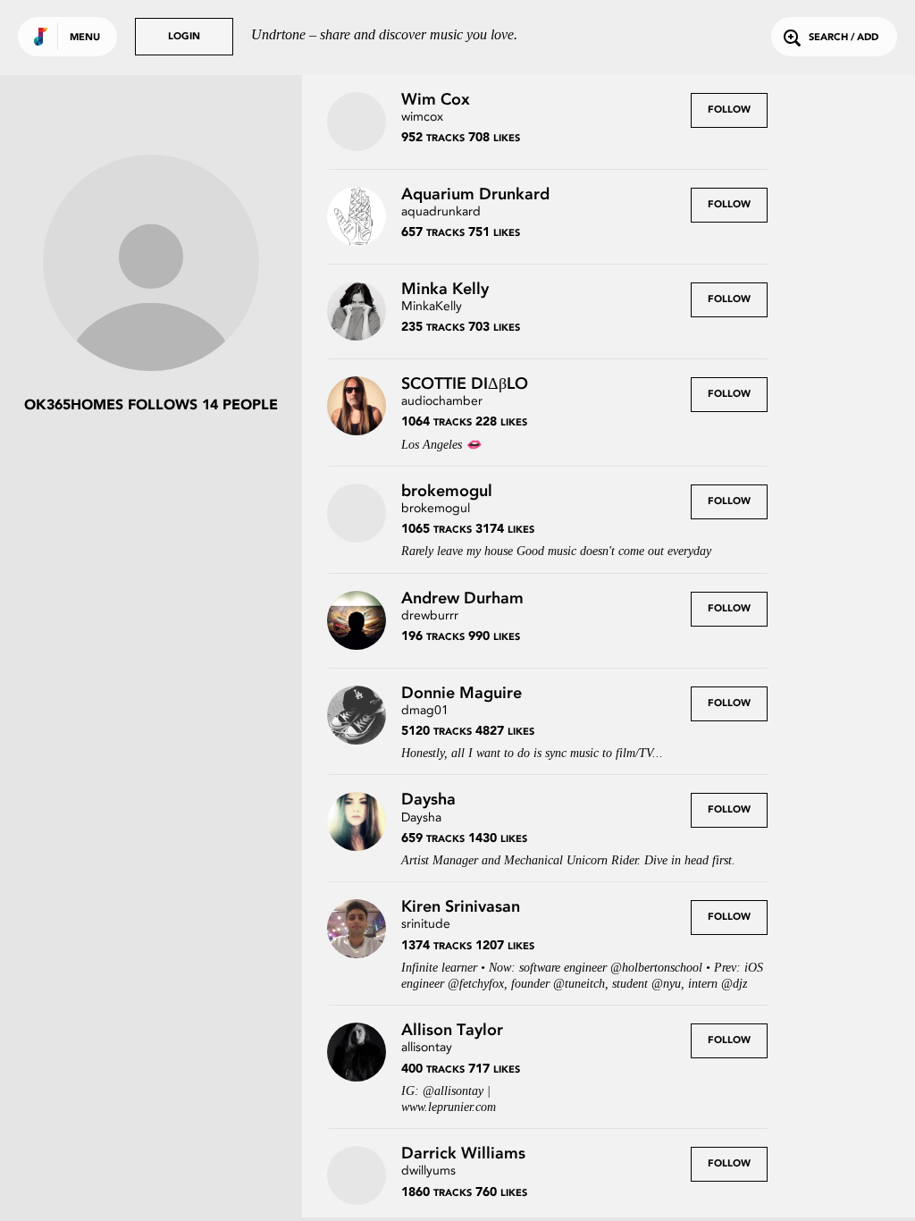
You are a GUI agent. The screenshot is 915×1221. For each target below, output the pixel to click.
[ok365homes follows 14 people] (151, 265)
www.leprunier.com (448, 1107)
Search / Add (843, 38)
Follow (729, 110)
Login (184, 37)
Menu (85, 38)
